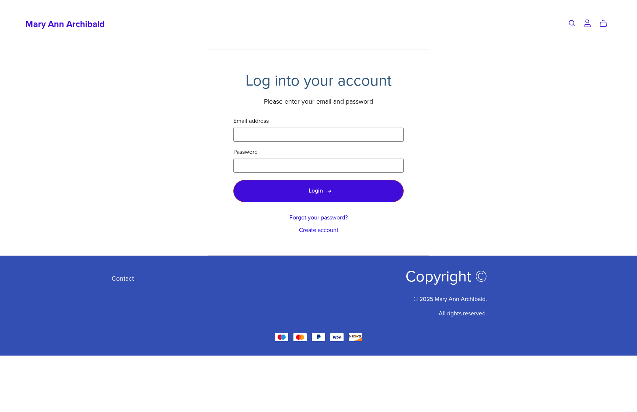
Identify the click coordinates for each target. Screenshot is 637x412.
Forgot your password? (318, 217)
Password (245, 152)
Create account (318, 230)
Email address (251, 121)
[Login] (587, 23)
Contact (123, 279)
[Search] (572, 23)
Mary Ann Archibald (65, 24)
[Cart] (606, 23)
